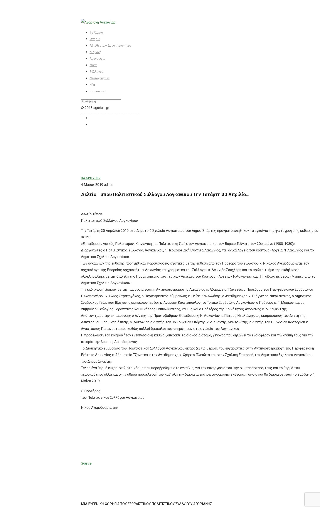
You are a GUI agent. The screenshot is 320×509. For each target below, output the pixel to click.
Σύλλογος (96, 71)
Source (86, 463)
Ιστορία (95, 39)
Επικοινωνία (99, 91)
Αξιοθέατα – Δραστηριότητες (110, 45)
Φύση (94, 65)
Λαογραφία (97, 58)
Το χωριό (96, 32)
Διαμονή (95, 52)
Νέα (92, 85)
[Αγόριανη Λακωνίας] (98, 22)
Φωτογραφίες (100, 78)
